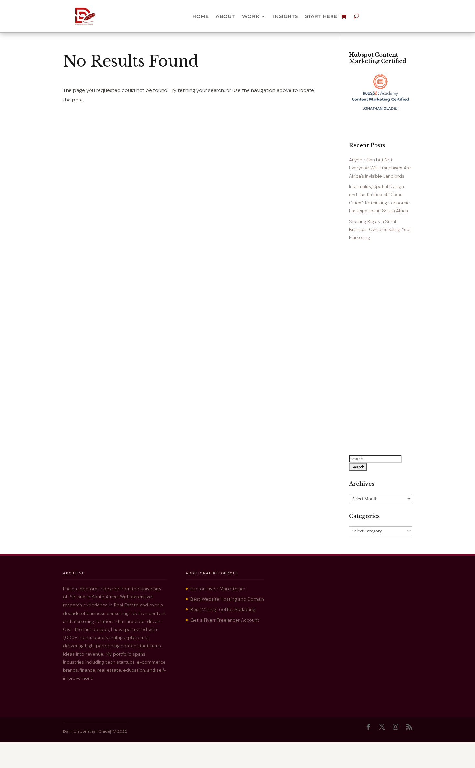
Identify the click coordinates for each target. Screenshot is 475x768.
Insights (285, 16)
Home (200, 16)
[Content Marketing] (380, 111)
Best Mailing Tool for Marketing (222, 609)
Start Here (321, 16)
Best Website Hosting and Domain (227, 599)
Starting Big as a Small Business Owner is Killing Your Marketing (380, 229)
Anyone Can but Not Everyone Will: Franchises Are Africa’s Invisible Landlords (380, 168)
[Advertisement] (380, 348)
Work (250, 16)
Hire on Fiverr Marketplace (218, 589)
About (225, 16)
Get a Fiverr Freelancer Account (224, 620)
